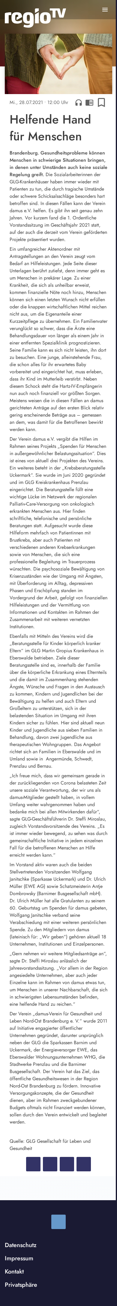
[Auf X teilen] (50, 1164)
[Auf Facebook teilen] (33, 1164)
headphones (78, 102)
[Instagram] (58, 1222)
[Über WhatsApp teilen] (67, 1164)
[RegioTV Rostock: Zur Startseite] (35, 18)
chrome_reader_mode (89, 102)
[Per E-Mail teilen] (83, 1164)
